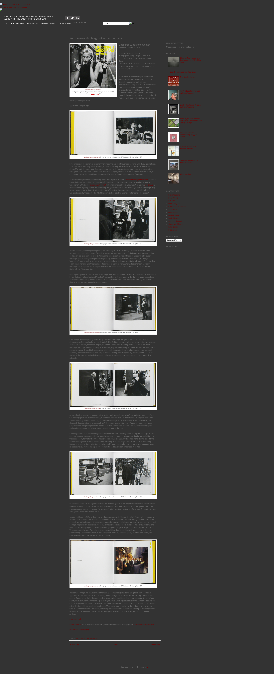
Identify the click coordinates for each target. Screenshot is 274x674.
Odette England (174, 204)
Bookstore (7, 4)
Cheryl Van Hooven (176, 224)
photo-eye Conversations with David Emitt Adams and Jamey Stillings (191, 121)
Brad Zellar (172, 230)
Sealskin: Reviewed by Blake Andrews (189, 161)
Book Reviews (90, 638)
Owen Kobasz (173, 213)
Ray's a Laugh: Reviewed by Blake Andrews (190, 92)
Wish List (12, 7)
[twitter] (72, 20)
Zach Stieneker (174, 218)
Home (115, 645)
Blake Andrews (80, 638)
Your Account (22, 7)
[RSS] (77, 20)
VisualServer (27, 4)
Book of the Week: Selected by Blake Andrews (190, 106)
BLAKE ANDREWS (75, 624)
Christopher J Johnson (177, 207)
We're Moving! (185, 174)
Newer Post (74, 645)
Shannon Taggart (175, 221)
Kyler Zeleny (173, 227)
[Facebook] (67, 20)
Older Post (155, 645)
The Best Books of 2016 (189, 77)
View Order (4, 7)
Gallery (14, 4)
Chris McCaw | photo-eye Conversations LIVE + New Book (190, 60)
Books (97, 638)
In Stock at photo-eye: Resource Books (188, 148)
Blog (19, 4)
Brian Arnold (173, 198)
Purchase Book (75, 619)
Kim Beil (171, 201)
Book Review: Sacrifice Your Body (183, 72)
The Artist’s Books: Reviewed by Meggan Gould (188, 135)
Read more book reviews (79, 630)
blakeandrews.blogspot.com (143, 624)
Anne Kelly (172, 210)
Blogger (150, 667)
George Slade (173, 215)
